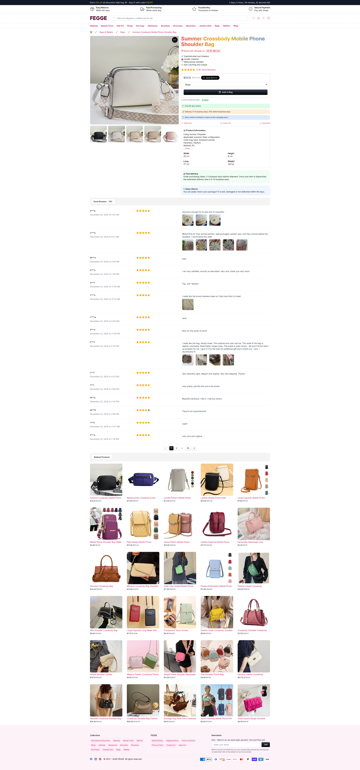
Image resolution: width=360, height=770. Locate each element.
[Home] (91, 32)
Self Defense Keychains (100, 741)
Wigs (235, 26)
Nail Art (120, 26)
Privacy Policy (157, 745)
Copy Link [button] (226, 123)
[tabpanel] (180, 329)
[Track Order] (258, 18)
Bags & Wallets (106, 32)
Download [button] (266, 123)
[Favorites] (253, 18)
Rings (130, 26)
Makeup (94, 26)
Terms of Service (188, 741)
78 (188, 448)
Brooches (178, 26)
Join (266, 744)
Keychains (191, 26)
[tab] (103, 201)
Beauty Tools (107, 26)
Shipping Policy (172, 741)
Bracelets (165, 26)
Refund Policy (157, 741)
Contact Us (171, 745)
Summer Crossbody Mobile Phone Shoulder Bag (154, 32)
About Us (182, 745)
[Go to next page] (194, 448)
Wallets (226, 26)
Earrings (140, 26)
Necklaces (153, 26)
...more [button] (187, 148)
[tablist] (180, 201)
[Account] (263, 18)
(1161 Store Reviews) (206, 69)
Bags (217, 26)
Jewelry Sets (205, 26)
